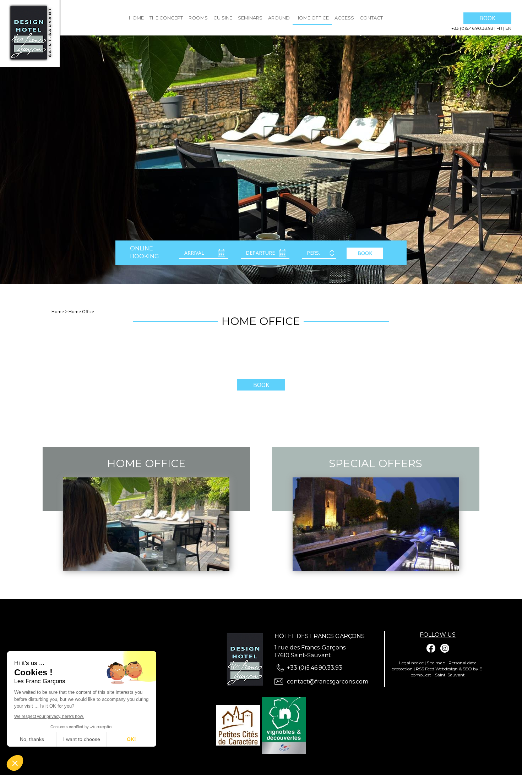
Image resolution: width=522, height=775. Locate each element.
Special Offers (375, 463)
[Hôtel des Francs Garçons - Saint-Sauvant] (247, 659)
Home (136, 18)
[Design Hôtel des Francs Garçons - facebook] (431, 648)
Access (344, 18)
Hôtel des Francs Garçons (319, 636)
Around (279, 18)
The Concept (166, 18)
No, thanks (32, 739)
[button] (14, 762)
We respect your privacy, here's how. (49, 716)
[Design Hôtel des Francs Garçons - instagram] (444, 648)
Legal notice (411, 662)
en (508, 28)
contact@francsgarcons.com (327, 681)
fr (499, 28)
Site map (436, 662)
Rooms (198, 18)
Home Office (312, 18)
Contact (371, 18)
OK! (131, 739)
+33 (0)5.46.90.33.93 (472, 28)
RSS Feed (425, 668)
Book (487, 18)
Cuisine (222, 18)
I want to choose (81, 739)
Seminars (250, 18)
